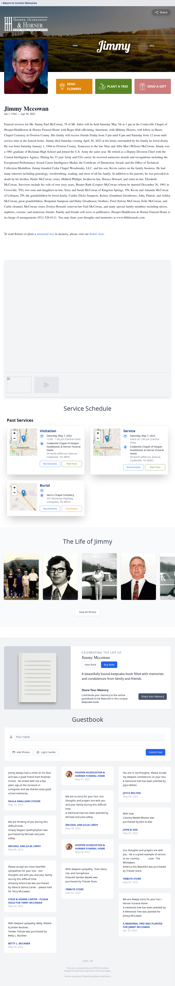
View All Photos (87, 612)
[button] (23, 438)
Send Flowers (71, 508)
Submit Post (155, 752)
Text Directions (50, 463)
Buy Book (109, 664)
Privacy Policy (77, 970)
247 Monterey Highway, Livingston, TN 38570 (60, 500)
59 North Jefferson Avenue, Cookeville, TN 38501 (62, 455)
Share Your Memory (152, 696)
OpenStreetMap (91, 976)
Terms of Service (97, 970)
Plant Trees (71, 463)
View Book (90, 664)
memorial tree (45, 234)
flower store (97, 234)
